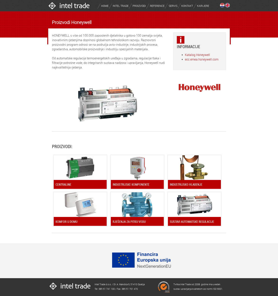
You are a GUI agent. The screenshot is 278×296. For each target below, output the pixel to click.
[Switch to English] (227, 6)
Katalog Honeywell (197, 55)
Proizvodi (139, 6)
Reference (157, 6)
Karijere (203, 6)
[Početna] (69, 10)
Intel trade (121, 6)
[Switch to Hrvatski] (222, 6)
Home (105, 6)
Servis (173, 6)
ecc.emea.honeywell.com (201, 59)
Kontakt (187, 6)
